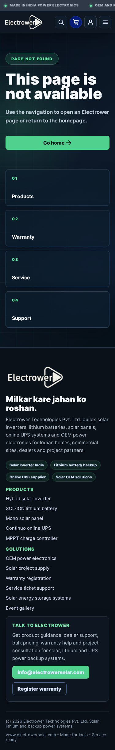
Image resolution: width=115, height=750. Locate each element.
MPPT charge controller (32, 538)
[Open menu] (105, 22)
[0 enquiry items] (76, 22)
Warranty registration (29, 578)
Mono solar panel (24, 518)
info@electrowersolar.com (50, 672)
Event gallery (20, 608)
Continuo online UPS (28, 528)
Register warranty (39, 689)
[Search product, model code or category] (61, 22)
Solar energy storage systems (38, 598)
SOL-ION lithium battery (31, 508)
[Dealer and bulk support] (90, 22)
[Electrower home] (29, 22)
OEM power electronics (31, 558)
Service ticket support (30, 588)
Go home (54, 143)
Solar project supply (27, 568)
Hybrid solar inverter (28, 498)
